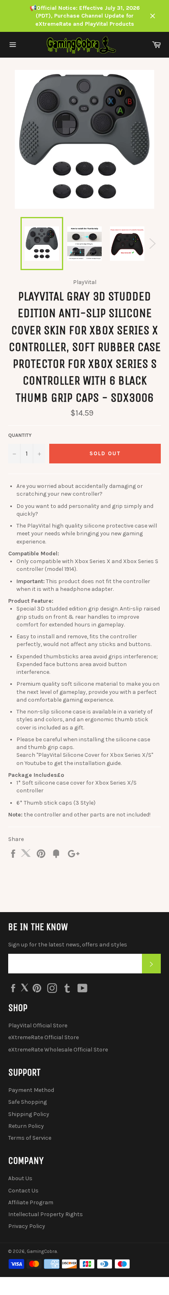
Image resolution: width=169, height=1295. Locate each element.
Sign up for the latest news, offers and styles (67, 944)
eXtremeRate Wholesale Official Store (58, 1049)
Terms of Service (29, 1137)
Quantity (20, 435)
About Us (20, 1178)
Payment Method (31, 1090)
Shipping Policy (28, 1114)
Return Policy (26, 1126)
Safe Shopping (27, 1101)
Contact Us (23, 1190)
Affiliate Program (30, 1202)
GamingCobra (42, 1251)
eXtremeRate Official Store (43, 1037)
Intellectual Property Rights (45, 1214)
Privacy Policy (26, 1226)
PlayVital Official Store (37, 1025)
